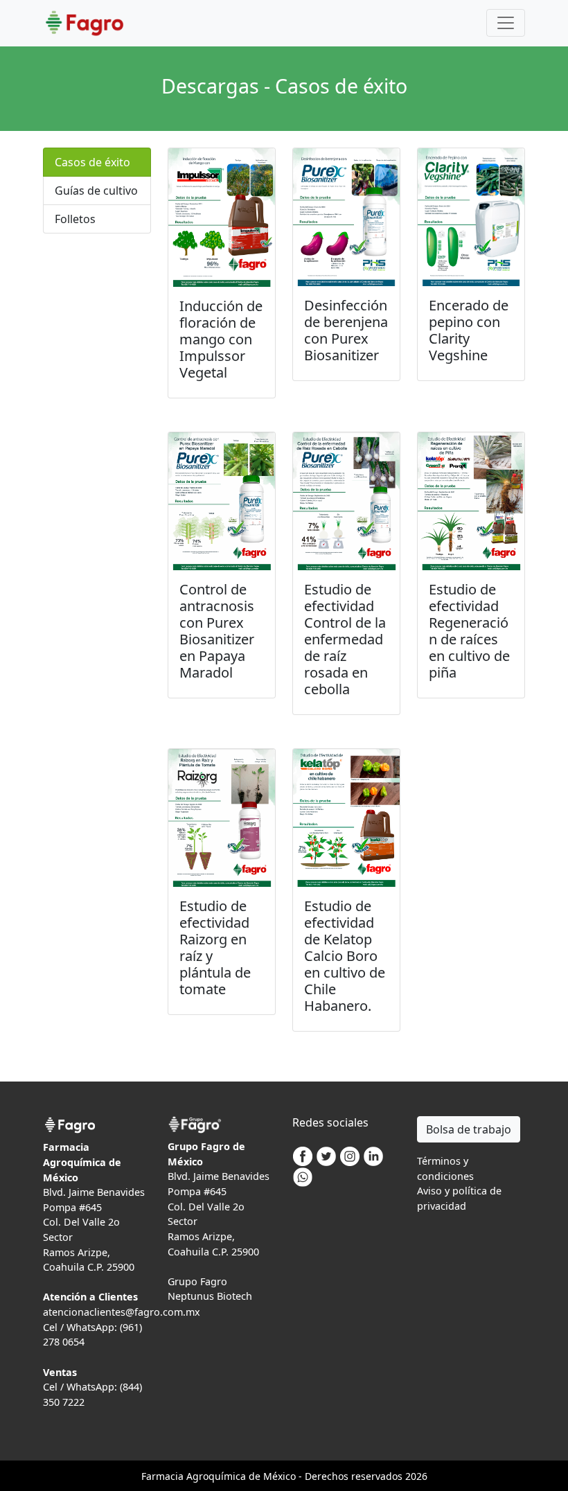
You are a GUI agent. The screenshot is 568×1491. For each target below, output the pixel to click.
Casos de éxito (92, 162)
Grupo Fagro (197, 1281)
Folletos (75, 219)
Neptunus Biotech (210, 1296)
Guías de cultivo (96, 190)
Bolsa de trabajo (468, 1129)
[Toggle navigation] (505, 23)
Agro (197, 1476)
